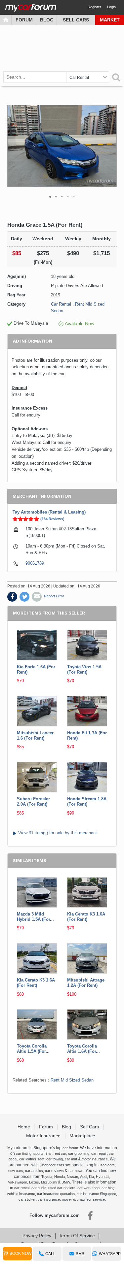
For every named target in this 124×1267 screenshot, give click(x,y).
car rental (21, 1188)
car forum (70, 1148)
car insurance (49, 1199)
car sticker (27, 1199)
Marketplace (83, 1135)
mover (67, 1199)
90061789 (34, 563)
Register (94, 7)
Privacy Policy (36, 1235)
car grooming (78, 1153)
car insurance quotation (56, 1194)
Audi (83, 1177)
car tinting (23, 1153)
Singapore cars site (55, 1165)
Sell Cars (76, 19)
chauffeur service (91, 1199)
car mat (71, 1159)
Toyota (46, 1177)
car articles (34, 1171)
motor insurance (95, 1159)
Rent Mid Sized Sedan (72, 1080)
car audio (38, 1188)
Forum (24, 19)
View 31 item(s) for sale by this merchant (57, 832)
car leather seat (31, 1159)
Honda (59, 1177)
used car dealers (61, 1188)
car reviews (54, 1171)
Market (110, 19)
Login (111, 7)
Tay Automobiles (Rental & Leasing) (49, 512)
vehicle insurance (21, 1194)
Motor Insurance (44, 1135)
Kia (91, 1177)
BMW (66, 1182)
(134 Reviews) (52, 519)
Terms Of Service (77, 1235)
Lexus (34, 1182)
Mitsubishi (49, 1182)
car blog (108, 1188)
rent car (60, 1153)
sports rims (42, 1153)
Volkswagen (17, 1182)
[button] (110, 146)
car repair (99, 1153)
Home (24, 1126)
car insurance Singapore (96, 1194)
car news (75, 1171)
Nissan (72, 1177)
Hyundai (102, 1177)
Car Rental (61, 304)
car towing (54, 1159)
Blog (47, 19)
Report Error (54, 596)
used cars (107, 1165)
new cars (15, 1171)
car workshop (88, 1188)
